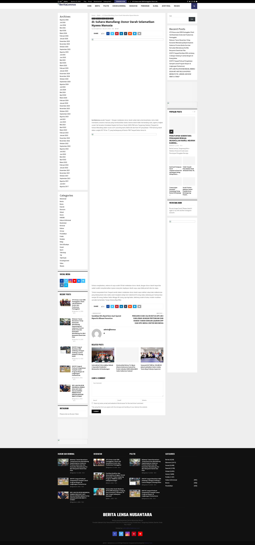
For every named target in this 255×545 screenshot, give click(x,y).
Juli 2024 (62, 87)
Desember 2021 (65, 170)
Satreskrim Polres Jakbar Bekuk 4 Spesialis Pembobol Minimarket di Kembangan (102, 367)
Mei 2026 (63, 28)
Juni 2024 (63, 90)
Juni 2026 (63, 25)
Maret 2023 (63, 130)
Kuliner (62, 228)
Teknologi (63, 252)
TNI (61, 255)
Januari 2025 (64, 71)
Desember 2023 (65, 106)
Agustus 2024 (64, 84)
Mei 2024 (63, 92)
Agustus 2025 (64, 52)
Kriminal (62, 225)
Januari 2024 (64, 103)
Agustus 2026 (64, 20)
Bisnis (61, 204)
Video (61, 263)
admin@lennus (97, 28)
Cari (170, 16)
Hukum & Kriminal (119, 6)
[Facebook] (115, 534)
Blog (85, 1)
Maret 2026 (63, 33)
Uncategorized (64, 260)
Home (89, 6)
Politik (106, 6)
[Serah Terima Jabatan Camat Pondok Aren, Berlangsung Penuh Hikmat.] (189, 181)
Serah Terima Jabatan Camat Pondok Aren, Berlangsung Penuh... (187, 191)
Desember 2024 (65, 73)
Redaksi (62, 239)
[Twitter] (121, 534)
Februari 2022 (64, 165)
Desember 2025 (65, 41)
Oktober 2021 (64, 176)
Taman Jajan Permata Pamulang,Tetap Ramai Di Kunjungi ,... (175, 191)
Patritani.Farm (148, 543)
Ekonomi (98, 18)
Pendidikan (145, 6)
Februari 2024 (64, 100)
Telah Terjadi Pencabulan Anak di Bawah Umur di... (189, 169)
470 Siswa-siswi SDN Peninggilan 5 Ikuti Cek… (145, 1)
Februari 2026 (64, 36)
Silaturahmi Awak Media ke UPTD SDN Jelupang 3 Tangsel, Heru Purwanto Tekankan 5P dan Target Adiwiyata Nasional (115, 492)
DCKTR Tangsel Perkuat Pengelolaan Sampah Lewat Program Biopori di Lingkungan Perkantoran (79, 370)
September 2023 (65, 114)
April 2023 (63, 127)
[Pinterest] (134, 534)
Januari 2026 (64, 38)
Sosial (111, 18)
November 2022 (65, 141)
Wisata (62, 266)
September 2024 (65, 81)
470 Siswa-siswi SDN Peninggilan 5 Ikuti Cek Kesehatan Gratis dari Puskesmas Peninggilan (78, 304)
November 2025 (65, 44)
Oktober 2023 (64, 111)
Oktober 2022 (64, 143)
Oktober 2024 (64, 79)
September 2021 (65, 178)
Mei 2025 (63, 60)
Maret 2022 (63, 162)
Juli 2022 (62, 151)
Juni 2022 (63, 154)
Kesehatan (133, 6)
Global (155, 6)
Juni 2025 (63, 57)
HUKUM (62, 217)
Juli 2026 (62, 22)
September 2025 (65, 49)
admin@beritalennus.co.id (131, 528)
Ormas (62, 231)
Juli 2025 (62, 55)
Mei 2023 (63, 124)
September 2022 (65, 146)
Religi (61, 242)
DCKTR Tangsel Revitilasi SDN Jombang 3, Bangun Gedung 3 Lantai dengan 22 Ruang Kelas (78, 351)
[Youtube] (140, 534)
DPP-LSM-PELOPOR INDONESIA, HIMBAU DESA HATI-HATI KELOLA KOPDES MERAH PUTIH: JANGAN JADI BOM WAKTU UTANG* (78, 390)
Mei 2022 (63, 157)
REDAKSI (177, 6)
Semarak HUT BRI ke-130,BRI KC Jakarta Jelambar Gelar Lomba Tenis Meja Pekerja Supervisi (151, 367)
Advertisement (98, 1)
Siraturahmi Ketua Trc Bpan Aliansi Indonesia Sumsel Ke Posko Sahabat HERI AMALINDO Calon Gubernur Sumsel (127, 368)
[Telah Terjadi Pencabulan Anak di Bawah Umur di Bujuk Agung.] (189, 161)
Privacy (90, 1)
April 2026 (63, 30)
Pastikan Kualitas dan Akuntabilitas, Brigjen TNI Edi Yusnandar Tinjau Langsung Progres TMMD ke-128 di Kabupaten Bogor (115, 477)
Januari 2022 (64, 168)
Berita (97, 6)
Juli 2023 (62, 119)
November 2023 (65, 108)
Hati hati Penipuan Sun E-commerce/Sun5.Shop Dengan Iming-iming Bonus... (175, 170)
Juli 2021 (62, 184)
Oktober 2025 (64, 47)
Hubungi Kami (107, 1)
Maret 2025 (63, 65)
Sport (61, 250)
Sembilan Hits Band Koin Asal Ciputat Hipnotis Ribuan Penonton (106, 317)
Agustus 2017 (64, 186)
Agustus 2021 (64, 181)
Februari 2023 (64, 133)
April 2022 (63, 159)
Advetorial (166, 6)
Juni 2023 (63, 122)
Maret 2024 (63, 98)
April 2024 (63, 95)
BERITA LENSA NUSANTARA (127, 515)
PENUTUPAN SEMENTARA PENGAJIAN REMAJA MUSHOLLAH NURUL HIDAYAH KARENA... (182, 139)
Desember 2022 (65, 138)
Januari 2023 (64, 135)
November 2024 (65, 76)
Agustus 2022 (64, 149)
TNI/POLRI (63, 258)
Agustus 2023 (64, 116)
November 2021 (65, 173)
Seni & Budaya (64, 244)
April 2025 (63, 63)
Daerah (62, 207)
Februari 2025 (64, 68)
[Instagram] (127, 534)
